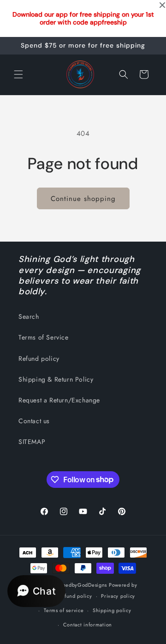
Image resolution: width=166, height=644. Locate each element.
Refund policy (38, 358)
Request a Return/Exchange (59, 400)
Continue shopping (83, 199)
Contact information (87, 624)
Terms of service (63, 610)
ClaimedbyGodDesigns (79, 585)
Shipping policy (112, 610)
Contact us (34, 420)
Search (28, 316)
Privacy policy (118, 596)
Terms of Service (43, 337)
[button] (18, 74)
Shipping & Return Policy (55, 379)
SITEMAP (31, 441)
